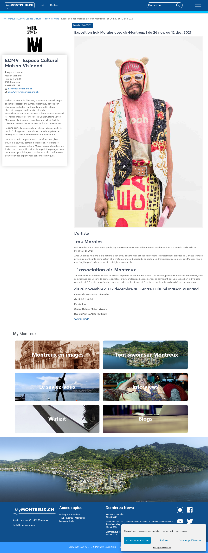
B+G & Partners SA (98, 546)
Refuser (164, 540)
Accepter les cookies (137, 540)
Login (42, 5)
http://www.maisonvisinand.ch (23, 91)
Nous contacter (67, 521)
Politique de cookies (162, 547)
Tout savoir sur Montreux (72, 517)
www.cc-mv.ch (81, 318)
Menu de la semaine (115, 514)
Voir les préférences (190, 540)
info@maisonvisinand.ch (20, 88)
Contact (54, 5)
